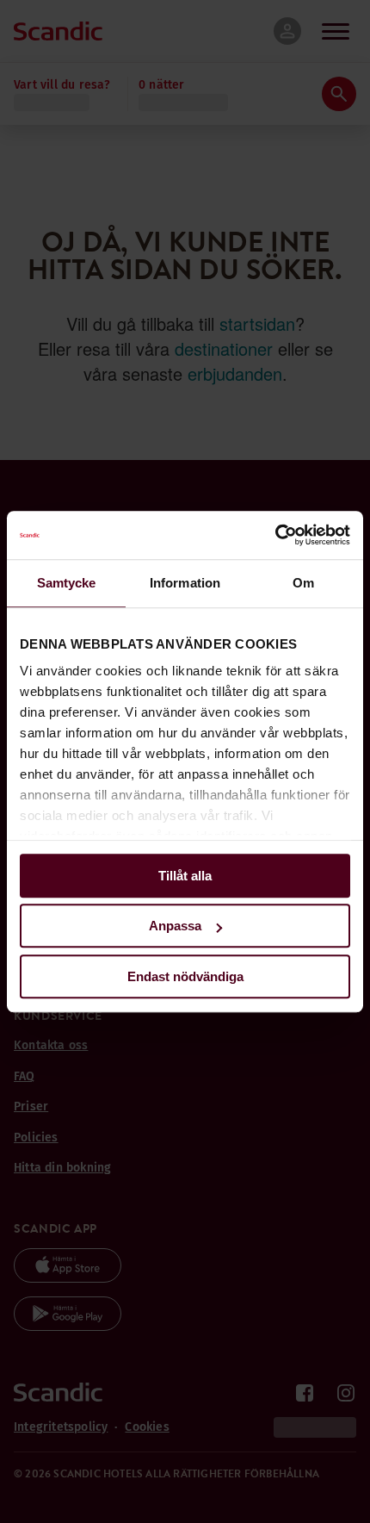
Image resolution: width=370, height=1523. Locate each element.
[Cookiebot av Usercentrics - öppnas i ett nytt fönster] (275, 535)
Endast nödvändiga (185, 976)
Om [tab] (303, 582)
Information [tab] (185, 582)
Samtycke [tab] (66, 582)
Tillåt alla (185, 875)
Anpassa (175, 925)
